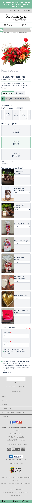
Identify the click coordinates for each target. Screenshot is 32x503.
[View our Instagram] (17, 423)
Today (20, 108)
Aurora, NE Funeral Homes (11, 477)
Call (5, 501)
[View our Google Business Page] (14, 423)
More (4, 89)
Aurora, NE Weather (8, 483)
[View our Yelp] (20, 423)
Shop (9, 25)
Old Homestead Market (16, 463)
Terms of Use (16, 496)
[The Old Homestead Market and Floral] (16, 20)
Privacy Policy (8, 493)
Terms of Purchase (21, 493)
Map (16, 501)
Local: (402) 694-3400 (16, 440)
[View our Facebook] (11, 423)
